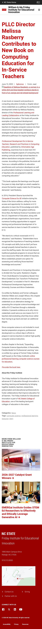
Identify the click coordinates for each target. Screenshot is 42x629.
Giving (27, 592)
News (14, 413)
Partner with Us (11, 596)
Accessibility (6, 624)
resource (5, 419)
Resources (25, 624)
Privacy (16, 624)
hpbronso (20, 84)
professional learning (29, 416)
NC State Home (10, 2)
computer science (14, 416)
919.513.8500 (7, 560)
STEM (11, 419)
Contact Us (9, 592)
